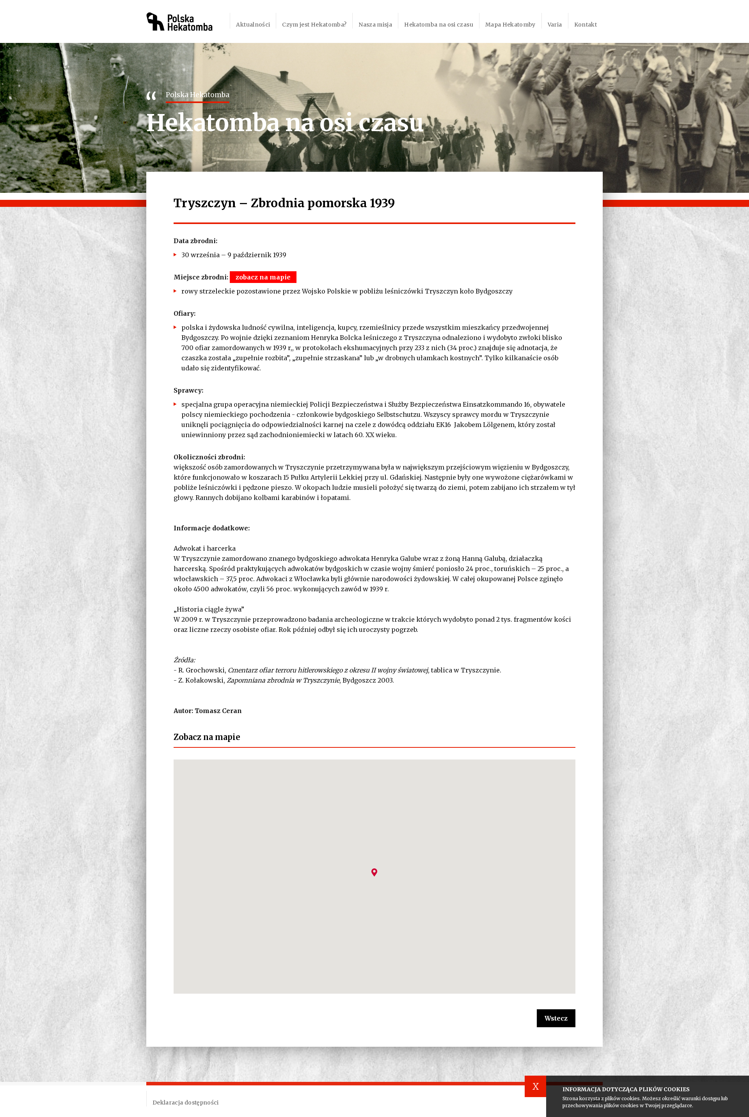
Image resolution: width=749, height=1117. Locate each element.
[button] (374, 872)
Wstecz (556, 1018)
